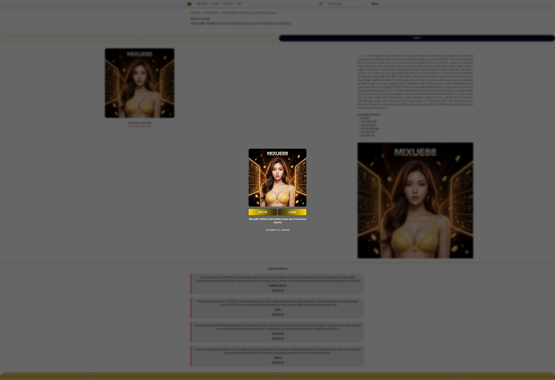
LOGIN (292, 212)
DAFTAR (262, 212)
